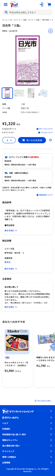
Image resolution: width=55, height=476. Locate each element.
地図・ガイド (28, 20)
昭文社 (7, 262)
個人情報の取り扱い (11, 445)
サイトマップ (8, 451)
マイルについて (47, 132)
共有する (50, 31)
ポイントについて (46, 129)
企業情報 (6, 462)
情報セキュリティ (10, 440)
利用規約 (6, 428)
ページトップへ (44, 400)
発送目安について (46, 195)
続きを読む (9, 230)
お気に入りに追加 (50, 140)
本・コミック (15, 20)
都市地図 (45, 20)
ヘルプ (5, 423)
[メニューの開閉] (5, 4)
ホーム (4, 20)
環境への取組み (9, 456)
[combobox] (27, 12)
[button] (7, 93)
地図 (37, 20)
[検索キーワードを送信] (6, 12)
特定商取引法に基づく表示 (14, 434)
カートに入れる (34, 140)
